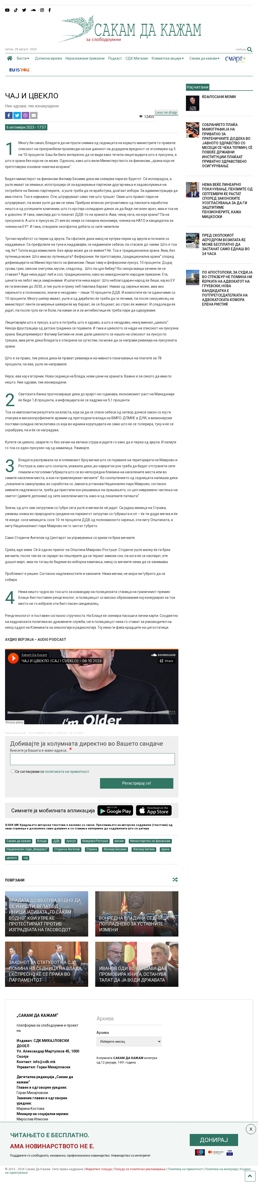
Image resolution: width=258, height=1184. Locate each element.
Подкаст (115, 58)
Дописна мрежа (48, 58)
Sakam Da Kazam (15, 733)
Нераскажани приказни (85, 58)
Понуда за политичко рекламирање (140, 1169)
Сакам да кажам (203, 58)
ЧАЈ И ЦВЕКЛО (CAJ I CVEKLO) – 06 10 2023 (55, 733)
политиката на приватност (67, 772)
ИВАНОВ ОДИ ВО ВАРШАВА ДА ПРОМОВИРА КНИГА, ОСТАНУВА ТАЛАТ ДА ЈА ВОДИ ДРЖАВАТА (132, 974)
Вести (22, 58)
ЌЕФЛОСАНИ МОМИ (219, 97)
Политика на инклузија (221, 1169)
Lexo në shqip (166, 112)
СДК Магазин (136, 58)
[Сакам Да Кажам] (129, 41)
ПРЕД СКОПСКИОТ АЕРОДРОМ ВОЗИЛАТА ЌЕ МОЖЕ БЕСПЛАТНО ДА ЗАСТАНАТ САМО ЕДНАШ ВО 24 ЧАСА (226, 244)
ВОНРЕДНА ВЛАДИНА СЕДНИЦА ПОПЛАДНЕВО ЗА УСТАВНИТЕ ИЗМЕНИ (134, 924)
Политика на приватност (185, 1169)
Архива (102, 1033)
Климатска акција (166, 58)
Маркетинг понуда (99, 1169)
